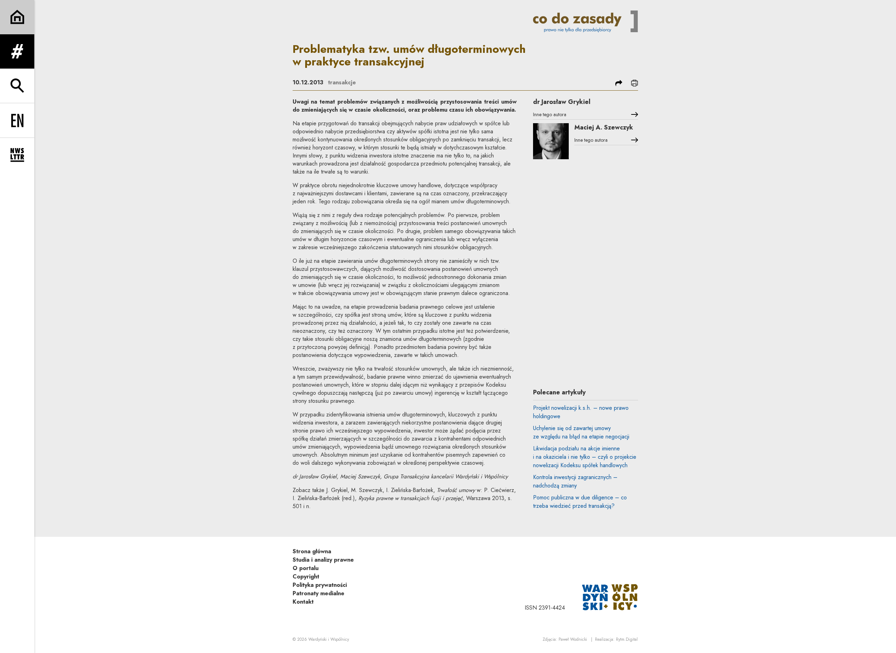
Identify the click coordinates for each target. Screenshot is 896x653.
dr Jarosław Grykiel (561, 102)
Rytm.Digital (627, 639)
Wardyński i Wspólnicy (328, 639)
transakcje (342, 82)
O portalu (305, 568)
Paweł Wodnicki (573, 639)
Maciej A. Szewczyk (603, 127)
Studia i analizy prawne (323, 560)
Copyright (306, 577)
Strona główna (312, 551)
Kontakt (303, 602)
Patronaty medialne (318, 593)
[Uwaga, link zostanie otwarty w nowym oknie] (610, 596)
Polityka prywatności (320, 585)
